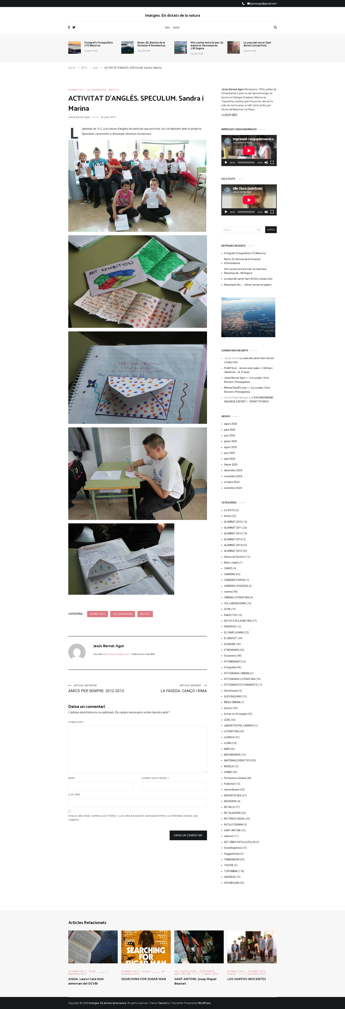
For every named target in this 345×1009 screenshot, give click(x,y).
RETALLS (229, 807)
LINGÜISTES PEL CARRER (238, 725)
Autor (176, 27)
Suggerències (232, 853)
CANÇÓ (228, 568)
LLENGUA (229, 737)
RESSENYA (230, 801)
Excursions (230, 655)
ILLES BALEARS (233, 696)
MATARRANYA (232, 754)
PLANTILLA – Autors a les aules (241, 368)
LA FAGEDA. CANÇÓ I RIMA (184, 688)
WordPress (204, 1003)
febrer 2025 (231, 464)
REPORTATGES (233, 795)
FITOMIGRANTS (233, 661)
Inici (167, 27)
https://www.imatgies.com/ (116, 654)
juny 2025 (229, 452)
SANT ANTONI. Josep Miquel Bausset (195, 981)
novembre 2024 (233, 476)
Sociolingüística (233, 847)
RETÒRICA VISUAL (234, 818)
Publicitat (229, 783)
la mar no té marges (235, 713)
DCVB (227, 609)
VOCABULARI (231, 882)
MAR (226, 748)
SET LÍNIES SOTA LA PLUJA (239, 842)
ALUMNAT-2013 (233, 539)
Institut (114, 90)
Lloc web (74, 794)
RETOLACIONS (232, 812)
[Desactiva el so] (266, 162)
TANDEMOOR (231, 859)
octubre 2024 (231, 482)
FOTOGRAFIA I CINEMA (237, 673)
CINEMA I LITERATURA (236, 597)
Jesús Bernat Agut (79, 117)
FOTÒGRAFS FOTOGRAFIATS (240, 684)
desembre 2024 (233, 470)
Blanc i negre (231, 562)
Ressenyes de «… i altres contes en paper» (248, 284)
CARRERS (229, 574)
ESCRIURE (230, 644)
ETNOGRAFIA (231, 649)
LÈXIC (227, 719)
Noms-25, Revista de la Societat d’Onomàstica (151, 44)
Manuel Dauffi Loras (235, 387)
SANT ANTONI (232, 830)
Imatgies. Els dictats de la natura (172, 16)
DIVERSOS (230, 626)
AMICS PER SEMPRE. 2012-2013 (96, 688)
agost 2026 (230, 423)
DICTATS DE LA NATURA (238, 620)
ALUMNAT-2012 (76, 90)
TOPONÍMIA (231, 871)
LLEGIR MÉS (229, 115)
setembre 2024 (233, 488)
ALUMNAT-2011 (233, 527)
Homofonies (231, 690)
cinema (228, 591)
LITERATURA (231, 731)
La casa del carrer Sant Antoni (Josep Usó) (257, 44)
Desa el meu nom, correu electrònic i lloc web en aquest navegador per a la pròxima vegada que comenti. (133, 818)
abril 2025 (229, 458)
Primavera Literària (235, 778)
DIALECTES (230, 615)
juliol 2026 (229, 429)
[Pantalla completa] (272, 162)
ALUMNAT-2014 (233, 545)
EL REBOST (230, 638)
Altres (227, 516)
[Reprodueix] (226, 162)
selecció (228, 836)
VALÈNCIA (229, 876)
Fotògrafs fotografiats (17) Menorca (98, 44)
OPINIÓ (228, 772)
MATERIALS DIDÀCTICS (237, 760)
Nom (71, 778)
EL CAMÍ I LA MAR (234, 632)
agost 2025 (230, 447)
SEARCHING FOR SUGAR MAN (143, 979)
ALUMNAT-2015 (233, 550)
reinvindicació (232, 789)
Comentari (76, 722)
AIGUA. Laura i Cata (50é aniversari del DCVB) (86, 981)
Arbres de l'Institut (234, 556)
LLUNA (227, 743)
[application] (249, 150)
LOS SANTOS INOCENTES (246, 979)
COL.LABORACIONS (96, 90)
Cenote (162, 1003)
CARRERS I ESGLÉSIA (236, 585)
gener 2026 (230, 441)
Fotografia (230, 667)
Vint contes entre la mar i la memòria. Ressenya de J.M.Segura (206, 45)
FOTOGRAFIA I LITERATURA (239, 679)
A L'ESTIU (229, 510)
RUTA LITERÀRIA (233, 824)
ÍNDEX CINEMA (232, 702)
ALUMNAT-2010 (233, 521)
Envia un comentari (188, 835)
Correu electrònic (155, 778)
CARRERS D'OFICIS (234, 580)
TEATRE (229, 865)
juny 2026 (229, 435)
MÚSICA (228, 766)
